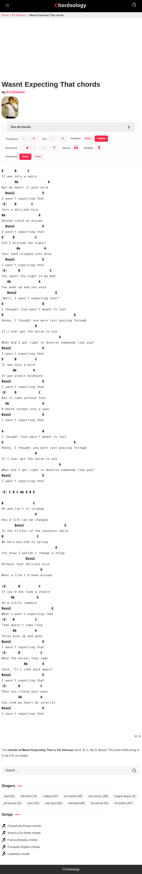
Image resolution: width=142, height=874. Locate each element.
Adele (9, 796)
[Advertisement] (71, 46)
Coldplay (50, 796)
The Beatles (123, 803)
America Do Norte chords (24, 832)
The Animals (99, 803)
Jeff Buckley (12, 803)
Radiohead (76, 803)
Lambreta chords (19, 854)
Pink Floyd (53, 803)
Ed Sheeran (15, 92)
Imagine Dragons (124, 796)
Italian (88, 138)
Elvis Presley (98, 796)
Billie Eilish (29, 796)
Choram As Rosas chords (24, 825)
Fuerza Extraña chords (22, 840)
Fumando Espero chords (24, 847)
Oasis (33, 803)
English (101, 138)
